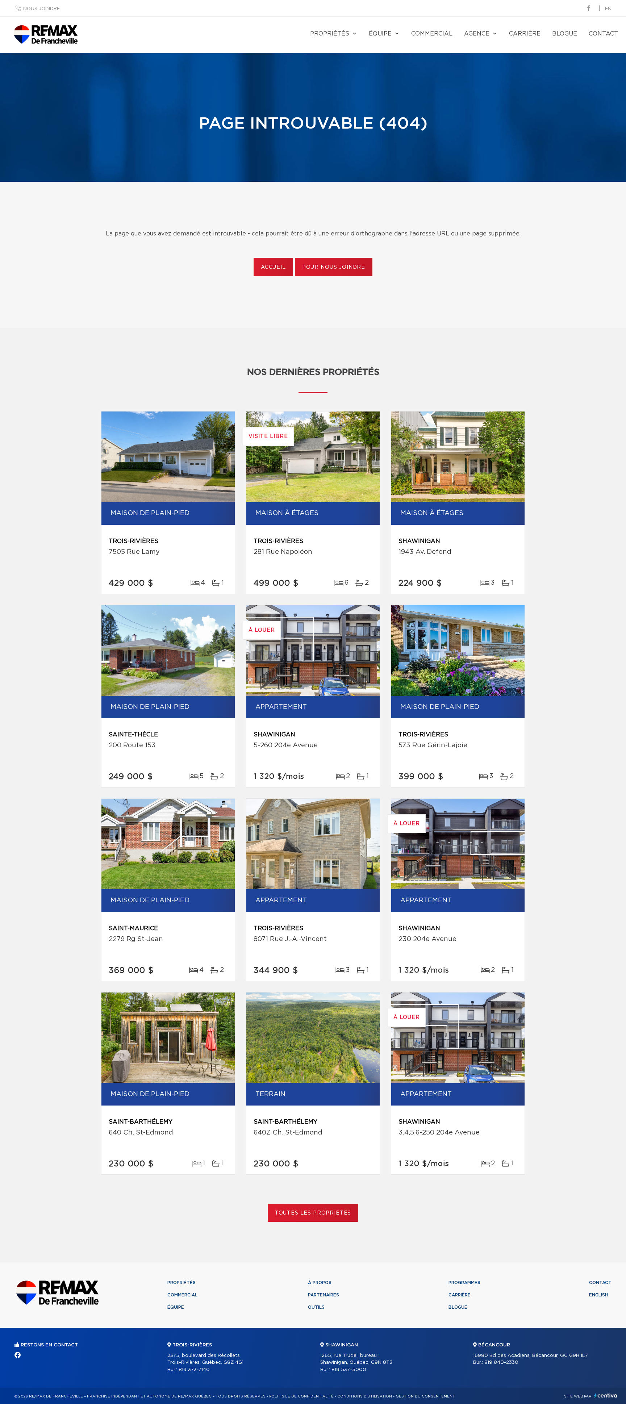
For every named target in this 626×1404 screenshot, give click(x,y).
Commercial (431, 34)
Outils (316, 1307)
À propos (319, 1282)
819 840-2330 (501, 1362)
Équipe (380, 34)
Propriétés (329, 34)
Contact (603, 34)
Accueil (273, 267)
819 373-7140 (194, 1369)
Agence (476, 34)
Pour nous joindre (333, 267)
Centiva (605, 1395)
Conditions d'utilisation (364, 1396)
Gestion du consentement (425, 1396)
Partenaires (323, 1295)
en (608, 9)
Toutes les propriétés (313, 1213)
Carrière (525, 34)
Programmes (464, 1282)
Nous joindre (41, 9)
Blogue (564, 34)
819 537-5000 (348, 1369)
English (598, 1295)
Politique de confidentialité (301, 1396)
